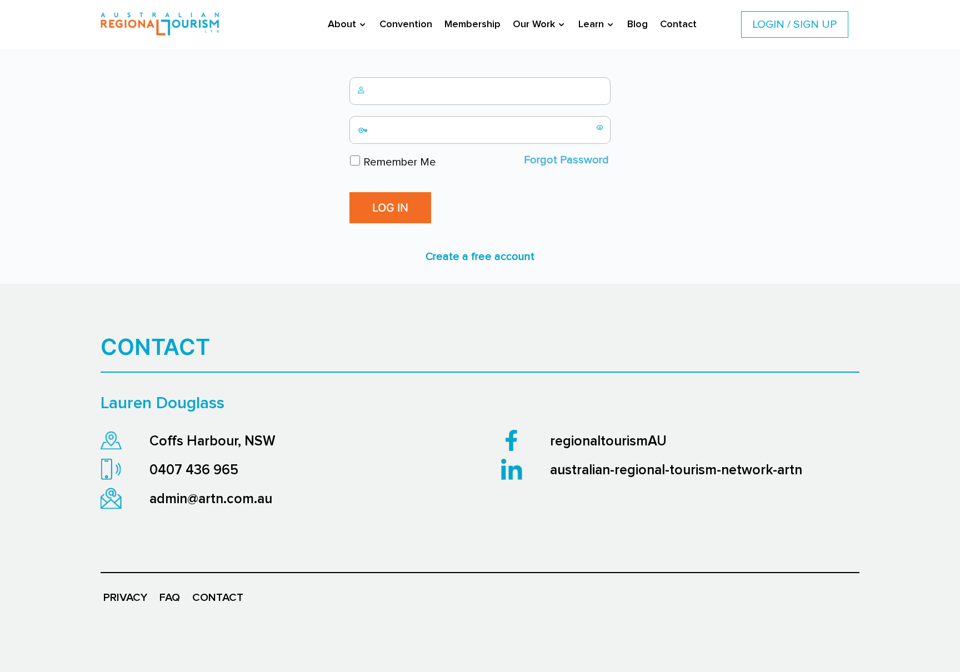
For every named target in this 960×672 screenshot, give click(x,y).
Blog (637, 24)
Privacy (125, 597)
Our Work (534, 24)
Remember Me (398, 162)
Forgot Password (566, 160)
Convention (405, 24)
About (342, 24)
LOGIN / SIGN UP (795, 24)
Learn (591, 24)
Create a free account (480, 256)
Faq (169, 597)
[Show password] (600, 127)
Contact (678, 24)
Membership (472, 24)
